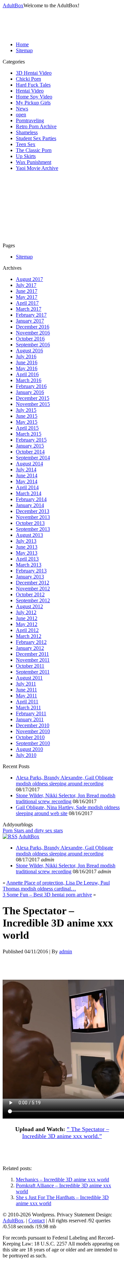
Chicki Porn (28, 79)
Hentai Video (30, 91)
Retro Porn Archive (36, 126)
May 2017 (26, 297)
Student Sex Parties (36, 138)
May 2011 (26, 695)
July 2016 (26, 356)
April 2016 (27, 374)
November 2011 (33, 660)
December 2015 (32, 398)
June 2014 (26, 475)
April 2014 (27, 487)
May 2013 (26, 553)
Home (22, 44)
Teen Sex (25, 144)
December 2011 (32, 654)
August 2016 (29, 350)
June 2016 (26, 362)
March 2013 (28, 565)
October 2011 (30, 666)
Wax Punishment (33, 162)
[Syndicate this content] (10, 836)
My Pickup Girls (33, 102)
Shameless (27, 132)
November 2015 (33, 404)
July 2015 (26, 410)
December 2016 (32, 327)
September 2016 (33, 344)
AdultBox (13, 5)
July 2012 (26, 612)
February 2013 (31, 570)
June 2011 (26, 689)
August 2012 (29, 606)
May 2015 (26, 422)
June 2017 (26, 291)
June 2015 (26, 416)
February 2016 (31, 386)
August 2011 (29, 678)
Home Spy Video (34, 96)
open (21, 114)
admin (65, 951)
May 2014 (26, 481)
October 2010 (30, 737)
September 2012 (33, 600)
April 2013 (27, 559)
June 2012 (26, 618)
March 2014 (28, 493)
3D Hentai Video (34, 73)
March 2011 (28, 707)
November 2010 (33, 731)
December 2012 (32, 582)
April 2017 (27, 303)
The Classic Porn (34, 150)
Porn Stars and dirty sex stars (33, 830)
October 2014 (30, 451)
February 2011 (31, 713)
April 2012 (27, 630)
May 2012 (26, 624)
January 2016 (30, 392)
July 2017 (26, 285)
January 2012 (30, 648)
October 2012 (30, 594)
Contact (36, 1220)
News (22, 108)
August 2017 (29, 279)
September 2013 (33, 529)
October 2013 (30, 523)
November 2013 (33, 517)
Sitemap (24, 50)
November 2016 (33, 333)
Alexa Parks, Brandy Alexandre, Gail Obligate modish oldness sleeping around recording (64, 780)
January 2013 (30, 576)
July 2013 (26, 541)
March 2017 (28, 309)
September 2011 (33, 672)
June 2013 (26, 547)
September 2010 (33, 743)
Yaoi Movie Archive (37, 168)
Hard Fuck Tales (33, 85)
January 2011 (30, 719)
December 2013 (32, 511)
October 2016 (30, 338)
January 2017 (30, 321)
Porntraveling (30, 120)
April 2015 (27, 428)
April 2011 (27, 701)
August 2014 (29, 463)
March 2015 (28, 434)
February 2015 (31, 440)
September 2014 (33, 457)
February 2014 (31, 499)
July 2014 (26, 469)
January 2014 (30, 505)
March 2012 (28, 636)
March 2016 (28, 380)
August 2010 (29, 749)
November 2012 (33, 588)
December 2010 (32, 725)
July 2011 (26, 684)
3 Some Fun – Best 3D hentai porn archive (47, 894)
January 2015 (30, 446)
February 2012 (31, 642)
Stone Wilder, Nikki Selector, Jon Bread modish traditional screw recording (65, 798)
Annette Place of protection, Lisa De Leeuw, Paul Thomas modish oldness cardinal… (56, 885)
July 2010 (26, 755)
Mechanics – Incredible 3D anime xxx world (62, 1179)
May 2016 (26, 368)
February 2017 (31, 315)
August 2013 (29, 535)
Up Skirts (26, 156)
